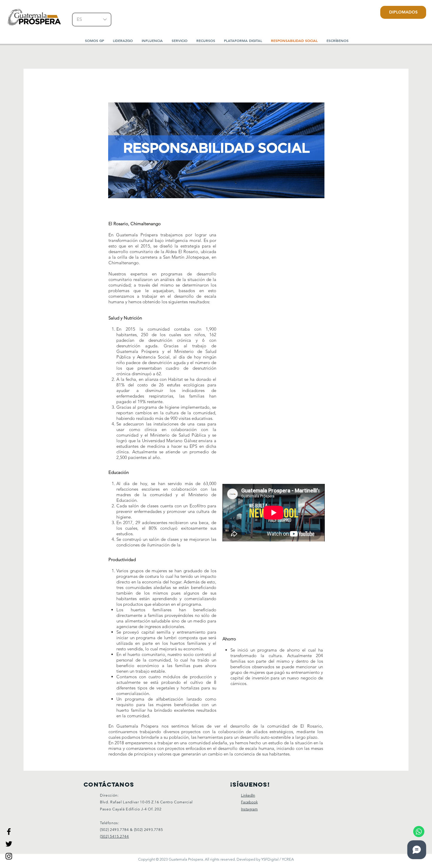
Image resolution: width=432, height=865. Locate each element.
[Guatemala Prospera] (8, 831)
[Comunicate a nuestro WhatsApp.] (418, 831)
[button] (122, 40)
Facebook (249, 802)
